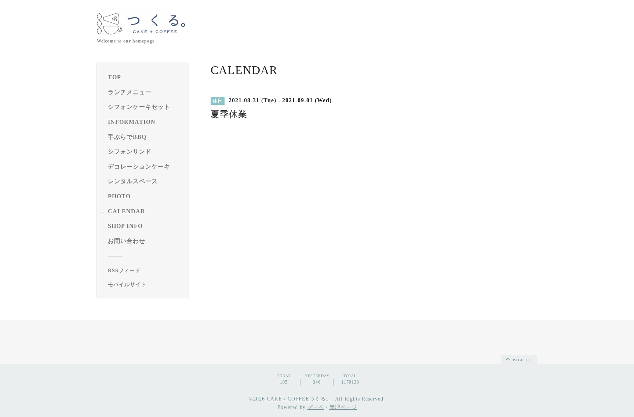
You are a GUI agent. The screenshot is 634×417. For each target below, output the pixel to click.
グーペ (315, 407)
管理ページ (343, 407)
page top (522, 360)
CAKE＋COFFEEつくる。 (299, 399)
